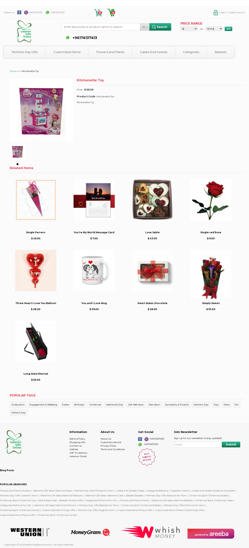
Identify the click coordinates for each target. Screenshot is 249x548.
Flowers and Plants (110, 52)
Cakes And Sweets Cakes (130, 490)
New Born (154, 404)
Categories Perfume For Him (101, 500)
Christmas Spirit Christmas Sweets (208, 495)
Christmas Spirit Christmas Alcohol (19, 510)
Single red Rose (210, 232)
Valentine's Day (114, 404)
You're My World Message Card (94, 232)
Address (73, 449)
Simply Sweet (211, 303)
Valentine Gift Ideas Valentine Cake (104, 495)
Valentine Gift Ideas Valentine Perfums (55, 505)
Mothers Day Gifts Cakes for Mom (19, 495)
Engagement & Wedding (43, 404)
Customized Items (67, 52)
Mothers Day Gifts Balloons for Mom (166, 495)
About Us (106, 438)
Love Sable (152, 232)
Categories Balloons (157, 490)
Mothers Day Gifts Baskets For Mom (99, 505)
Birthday (79, 404)
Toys (216, 404)
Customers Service (111, 442)
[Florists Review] (147, 464)
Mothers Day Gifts (25, 52)
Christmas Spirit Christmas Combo (57, 514)
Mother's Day (201, 404)
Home (13, 71)
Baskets (220, 52)
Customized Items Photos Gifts (134, 510)
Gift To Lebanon (78, 452)
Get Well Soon (136, 404)
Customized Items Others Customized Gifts (179, 510)
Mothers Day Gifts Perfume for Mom (184, 505)
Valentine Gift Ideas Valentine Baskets (172, 500)
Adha (227, 404)
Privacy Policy (109, 445)
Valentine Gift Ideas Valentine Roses (52, 490)
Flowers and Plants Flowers (15, 490)
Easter (65, 404)
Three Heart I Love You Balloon (35, 303)
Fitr (236, 404)
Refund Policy (77, 438)
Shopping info (77, 442)
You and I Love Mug (94, 303)
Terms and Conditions (113, 449)
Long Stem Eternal (36, 373)
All (143, 27)
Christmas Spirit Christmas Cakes (214, 500)
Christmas (95, 404)
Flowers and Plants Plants (134, 500)
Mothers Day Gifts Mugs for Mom (96, 510)
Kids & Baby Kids (48, 500)
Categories (191, 52)
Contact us (75, 445)
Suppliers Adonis (180, 490)
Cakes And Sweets (153, 52)
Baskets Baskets (135, 495)
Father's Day (18, 412)
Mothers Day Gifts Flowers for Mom (94, 490)
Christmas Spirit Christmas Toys (18, 500)
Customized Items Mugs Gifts (58, 510)
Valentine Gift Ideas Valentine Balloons (61, 495)
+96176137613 (35, 12)
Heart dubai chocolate (152, 303)
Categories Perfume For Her (15, 505)
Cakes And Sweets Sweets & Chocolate (213, 490)
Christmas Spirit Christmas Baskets (141, 505)
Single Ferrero (35, 232)
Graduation (18, 404)
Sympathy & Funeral (177, 404)
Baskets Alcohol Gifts (71, 500)
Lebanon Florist (78, 456)
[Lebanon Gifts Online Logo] (34, 29)
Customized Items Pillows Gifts (17, 514)
